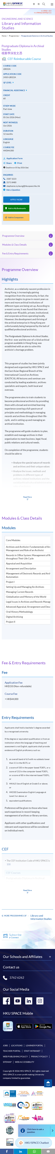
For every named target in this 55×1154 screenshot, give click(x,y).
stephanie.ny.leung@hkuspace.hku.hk (23, 186)
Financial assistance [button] (14, 90)
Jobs (5, 1045)
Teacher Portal (12, 1051)
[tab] (27, 269)
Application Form (14, 158)
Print (19, 163)
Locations (16, 1045)
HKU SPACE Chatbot (37, 1142)
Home (4, 36)
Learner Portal (34, 1045)
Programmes (14, 36)
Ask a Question (13, 190)
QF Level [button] (7, 83)
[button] (44, 4)
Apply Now (16, 199)
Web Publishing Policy (15, 1056)
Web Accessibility (24, 1062)
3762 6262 (17, 977)
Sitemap (7, 1062)
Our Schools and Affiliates (22, 957)
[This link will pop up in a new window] (24, 1026)
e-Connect (15, 936)
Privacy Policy (39, 1056)
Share (9, 163)
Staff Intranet (32, 1051)
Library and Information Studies (41, 917)
